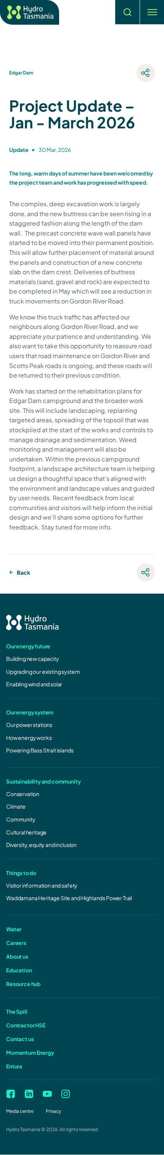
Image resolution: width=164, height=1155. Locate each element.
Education (19, 970)
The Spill (16, 1011)
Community (20, 819)
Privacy (53, 1111)
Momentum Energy (30, 1052)
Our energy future (28, 646)
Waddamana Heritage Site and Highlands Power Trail (69, 897)
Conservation (22, 793)
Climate (16, 806)
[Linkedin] (29, 1093)
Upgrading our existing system (43, 671)
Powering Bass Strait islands (40, 750)
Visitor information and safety (41, 885)
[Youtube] (47, 1093)
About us (17, 956)
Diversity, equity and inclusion (41, 844)
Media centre (20, 1111)
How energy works (28, 737)
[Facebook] (10, 1093)
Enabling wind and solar (34, 684)
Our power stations (29, 724)
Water (13, 929)
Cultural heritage (26, 832)
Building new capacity (32, 658)
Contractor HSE (25, 1025)
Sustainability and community (43, 781)
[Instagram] (65, 1093)
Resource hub (23, 983)
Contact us (20, 1038)
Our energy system (29, 712)
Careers (16, 942)
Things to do (21, 872)
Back (23, 572)
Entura (14, 1066)
